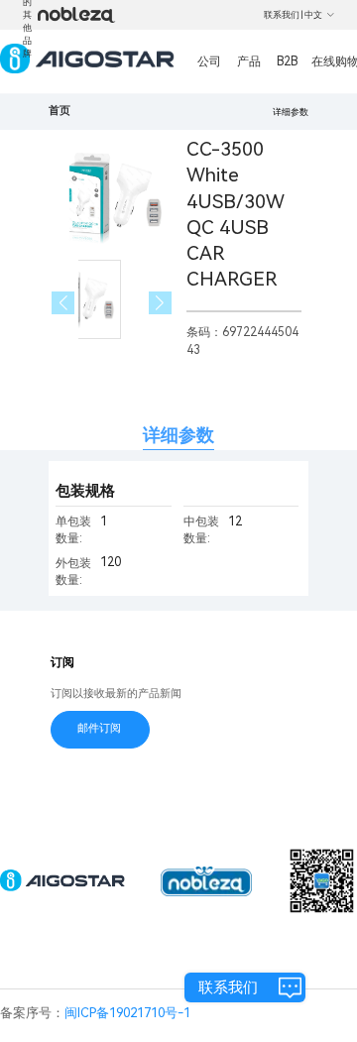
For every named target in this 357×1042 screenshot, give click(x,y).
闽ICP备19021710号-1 (127, 1012)
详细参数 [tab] (178, 434)
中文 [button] (313, 15)
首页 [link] (59, 110)
